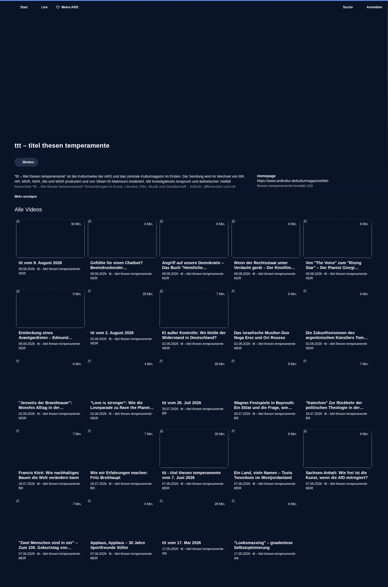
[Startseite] (194, 7)
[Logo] (343, 161)
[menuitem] (6, 7)
